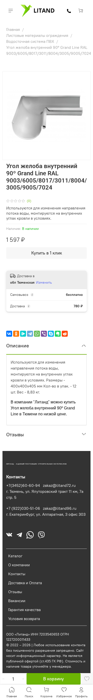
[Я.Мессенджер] (23, 334)
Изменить (44, 282)
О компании (19, 564)
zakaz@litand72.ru (59, 485)
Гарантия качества (24, 609)
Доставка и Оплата (25, 582)
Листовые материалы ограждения (37, 35)
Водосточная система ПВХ (30, 41)
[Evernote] (58, 334)
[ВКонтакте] (9, 334)
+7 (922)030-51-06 (23, 508)
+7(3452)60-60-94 (23, 485)
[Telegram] (30, 334)
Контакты (16, 573)
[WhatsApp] (37, 334)
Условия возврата (24, 618)
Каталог (15, 555)
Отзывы (15, 591)
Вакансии (16, 600)
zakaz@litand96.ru (59, 508)
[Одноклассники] (16, 334)
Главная (13, 29)
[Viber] (44, 334)
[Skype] (51, 334)
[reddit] (65, 334)
